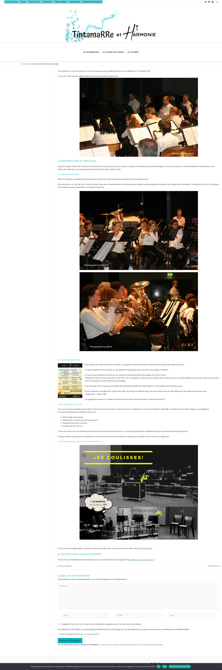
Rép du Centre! (146, 548)
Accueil (23, 1)
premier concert (102, 71)
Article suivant (215, 566)
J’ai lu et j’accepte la (79, 634)
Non (164, 666)
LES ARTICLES (47, 1)
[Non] (219, 666)
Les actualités (133, 52)
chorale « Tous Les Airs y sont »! (141, 560)
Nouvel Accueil (75, 1)
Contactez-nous (34, 1)
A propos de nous (12, 1)
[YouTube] (206, 2)
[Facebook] (209, 2)
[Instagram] (212, 2)
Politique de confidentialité (88, 634)
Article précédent (64, 566)
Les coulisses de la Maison (113, 52)
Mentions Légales (61, 1)
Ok (159, 666)
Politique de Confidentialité (92, 1)
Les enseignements (91, 52)
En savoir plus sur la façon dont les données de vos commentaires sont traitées (131, 645)
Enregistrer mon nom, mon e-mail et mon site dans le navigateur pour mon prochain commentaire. (101, 624)
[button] (217, 2)
